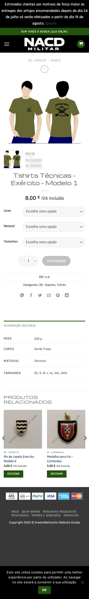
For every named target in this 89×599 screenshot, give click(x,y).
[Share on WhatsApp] (22, 296)
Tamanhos (11, 242)
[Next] (77, 112)
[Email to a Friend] (49, 296)
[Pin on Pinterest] (58, 296)
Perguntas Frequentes (60, 512)
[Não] (82, 584)
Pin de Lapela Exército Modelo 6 (19, 459)
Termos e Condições (46, 515)
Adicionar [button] (13, 474)
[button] (7, 44)
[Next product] (44, 69)
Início (15, 512)
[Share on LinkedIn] (67, 296)
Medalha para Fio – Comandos (60, 459)
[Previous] (11, 112)
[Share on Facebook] (31, 296)
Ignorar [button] (51, 23)
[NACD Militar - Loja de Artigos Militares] (44, 44)
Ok (44, 590)
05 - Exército (37, 61)
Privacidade (20, 515)
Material (9, 226)
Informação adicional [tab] (20, 326)
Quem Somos (31, 512)
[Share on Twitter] (40, 296)
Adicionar (56, 261)
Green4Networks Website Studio (57, 522)
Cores (7, 211)
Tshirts (55, 61)
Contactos (71, 515)
